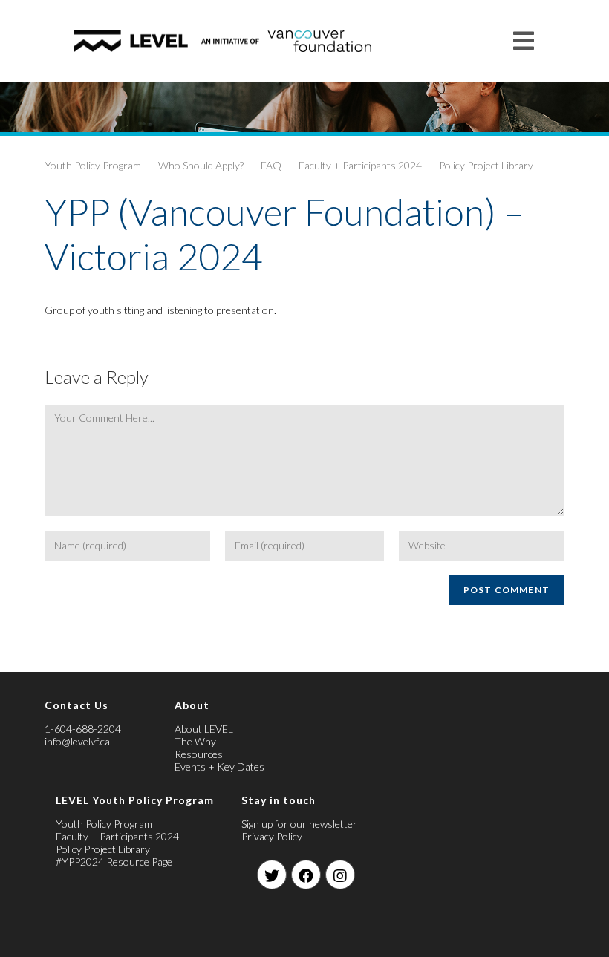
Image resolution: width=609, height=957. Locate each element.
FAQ (271, 165)
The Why (195, 741)
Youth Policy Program (93, 165)
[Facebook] (306, 874)
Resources (199, 754)
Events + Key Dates (219, 766)
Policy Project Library (486, 165)
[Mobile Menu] (524, 40)
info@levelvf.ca (77, 741)
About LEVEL (204, 728)
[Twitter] (272, 874)
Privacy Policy (271, 836)
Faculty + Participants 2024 (360, 165)
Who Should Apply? (201, 165)
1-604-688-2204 (83, 728)
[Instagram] (340, 874)
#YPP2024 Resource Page (114, 861)
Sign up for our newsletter (299, 823)
